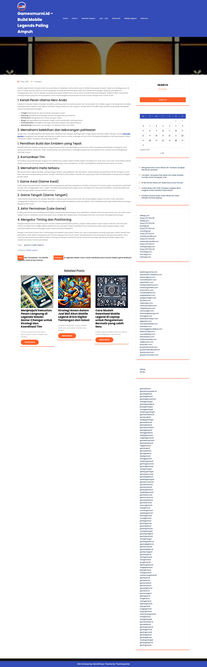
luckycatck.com (146, 290)
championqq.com (147, 246)
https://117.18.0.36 (147, 218)
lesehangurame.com (148, 272)
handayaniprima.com (149, 285)
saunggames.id (146, 432)
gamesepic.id (145, 554)
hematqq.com (146, 252)
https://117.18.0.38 (147, 239)
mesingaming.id (146, 640)
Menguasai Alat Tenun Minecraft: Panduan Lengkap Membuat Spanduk (163, 168)
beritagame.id (146, 515)
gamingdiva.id (145, 637)
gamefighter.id (146, 588)
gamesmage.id (146, 552)
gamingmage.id (146, 533)
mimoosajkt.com (147, 311)
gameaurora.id (146, 495)
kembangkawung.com (149, 313)
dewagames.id (146, 430)
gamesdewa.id (146, 422)
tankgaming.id (146, 619)
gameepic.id (145, 596)
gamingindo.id (145, 635)
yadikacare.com (147, 342)
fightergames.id (146, 565)
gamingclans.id (146, 528)
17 (143, 135)
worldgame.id (145, 518)
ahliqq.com (144, 220)
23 (182, 135)
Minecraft (116, 18)
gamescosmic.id (147, 482)
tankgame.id (145, 616)
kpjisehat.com (146, 321)
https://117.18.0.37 (147, 244)
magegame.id (145, 609)
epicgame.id (145, 606)
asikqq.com (144, 215)
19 (156, 135)
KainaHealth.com (147, 336)
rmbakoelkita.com (147, 292)
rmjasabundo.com (147, 308)
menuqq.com (145, 257)
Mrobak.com (145, 300)
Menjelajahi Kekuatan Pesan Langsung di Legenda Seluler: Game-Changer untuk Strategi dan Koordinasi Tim (36, 318)
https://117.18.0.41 (147, 233)
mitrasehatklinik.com (149, 324)
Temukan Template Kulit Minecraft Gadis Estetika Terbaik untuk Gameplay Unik (162, 176)
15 (176, 130)
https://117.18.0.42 (147, 228)
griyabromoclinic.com (149, 355)
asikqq (142, 369)
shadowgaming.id (147, 412)
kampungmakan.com (149, 287)
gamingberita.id (146, 466)
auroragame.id (146, 505)
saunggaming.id (146, 409)
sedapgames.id (146, 435)
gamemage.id (145, 593)
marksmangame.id (148, 614)
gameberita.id (146, 502)
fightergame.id (146, 603)
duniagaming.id (146, 401)
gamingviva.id (145, 645)
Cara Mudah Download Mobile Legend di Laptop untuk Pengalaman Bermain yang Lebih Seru (109, 318)
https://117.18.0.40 (147, 249)
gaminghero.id (146, 629)
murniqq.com (145, 254)
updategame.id (146, 513)
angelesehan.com (147, 295)
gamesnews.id (146, 487)
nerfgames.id (145, 559)
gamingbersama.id (148, 399)
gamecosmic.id (146, 497)
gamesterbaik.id (147, 427)
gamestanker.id (146, 622)
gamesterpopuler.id (148, 391)
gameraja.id (145, 448)
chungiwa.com (146, 316)
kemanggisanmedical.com (151, 329)
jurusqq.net (144, 226)
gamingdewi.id (146, 394)
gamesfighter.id (146, 549)
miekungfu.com (146, 303)
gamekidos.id (145, 624)
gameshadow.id (146, 443)
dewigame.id (145, 456)
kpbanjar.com (146, 326)
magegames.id (146, 567)
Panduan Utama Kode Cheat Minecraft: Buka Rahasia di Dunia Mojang (160, 196)
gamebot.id (145, 590)
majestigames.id (147, 438)
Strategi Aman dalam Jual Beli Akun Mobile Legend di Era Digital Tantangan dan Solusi (73, 315)
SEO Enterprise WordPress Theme (94, 664)
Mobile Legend (130, 18)
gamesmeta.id (146, 546)
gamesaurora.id (146, 474)
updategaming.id (147, 479)
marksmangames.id (148, 575)
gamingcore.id (146, 632)
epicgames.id (145, 570)
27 (163, 140)
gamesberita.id (146, 484)
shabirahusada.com (148, 339)
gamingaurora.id (147, 464)
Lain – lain (103, 18)
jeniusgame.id (145, 521)
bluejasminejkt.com (148, 298)
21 (169, 135)
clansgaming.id (146, 531)
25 (150, 140)
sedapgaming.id (146, 420)
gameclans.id (145, 583)
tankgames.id (145, 572)
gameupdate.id (146, 500)
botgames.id (145, 562)
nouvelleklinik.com (147, 334)
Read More (30, 342)
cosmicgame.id (146, 510)
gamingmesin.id (146, 627)
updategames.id (147, 492)
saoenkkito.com (146, 282)
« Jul (162, 153)
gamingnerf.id (145, 523)
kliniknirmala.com (147, 331)
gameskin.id (145, 578)
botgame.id (145, 598)
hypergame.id (146, 611)
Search (163, 85)
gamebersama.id (147, 440)
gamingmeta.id (146, 536)
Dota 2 (75, 18)
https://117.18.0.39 (147, 223)
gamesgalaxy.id (146, 477)
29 (176, 140)
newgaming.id (145, 469)
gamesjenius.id (146, 425)
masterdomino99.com (149, 241)
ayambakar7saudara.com (151, 274)
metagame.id (145, 601)
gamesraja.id (145, 417)
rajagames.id (145, 445)
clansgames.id (146, 557)
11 (149, 130)
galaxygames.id (146, 489)
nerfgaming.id (145, 539)
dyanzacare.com (147, 352)
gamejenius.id (145, 453)
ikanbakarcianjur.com (149, 318)
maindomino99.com (148, 236)
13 (163, 130)
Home (65, 18)
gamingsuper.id (146, 642)
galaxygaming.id (146, 471)
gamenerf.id (145, 580)
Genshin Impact (88, 18)
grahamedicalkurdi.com (150, 349)
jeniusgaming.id (146, 407)
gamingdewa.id (146, 396)
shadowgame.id (146, 461)
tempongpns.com (147, 277)
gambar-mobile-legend (33, 245)
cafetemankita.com (148, 305)
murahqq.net (145, 231)
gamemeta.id (145, 585)
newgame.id (145, 508)
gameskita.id (145, 388)
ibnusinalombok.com (148, 347)
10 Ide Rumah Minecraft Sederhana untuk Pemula (162, 182)
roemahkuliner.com (148, 280)
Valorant (144, 18)
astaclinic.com (146, 344)
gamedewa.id (145, 451)
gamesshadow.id (147, 414)
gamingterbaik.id (147, 404)
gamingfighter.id (147, 544)
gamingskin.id (145, 526)
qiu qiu (142, 372)
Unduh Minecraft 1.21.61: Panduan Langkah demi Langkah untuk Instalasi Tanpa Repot (161, 189)
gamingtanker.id (147, 541)
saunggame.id (146, 458)
